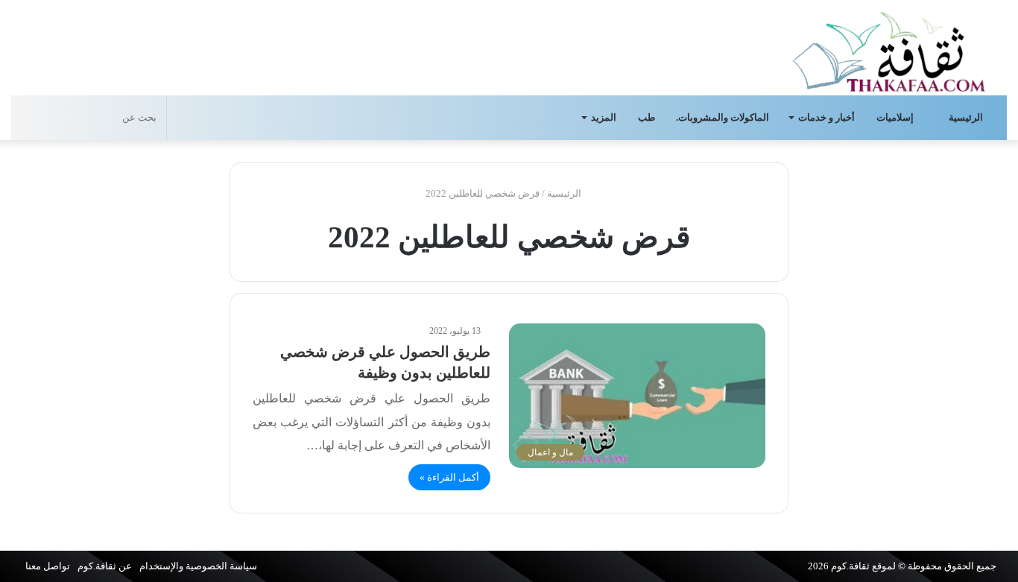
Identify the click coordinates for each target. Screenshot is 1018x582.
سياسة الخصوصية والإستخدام (198, 566)
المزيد (603, 117)
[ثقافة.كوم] (889, 49)
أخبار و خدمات (826, 117)
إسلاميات (896, 117)
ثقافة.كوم (850, 566)
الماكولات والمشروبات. (722, 117)
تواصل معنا (47, 566)
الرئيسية (967, 117)
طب (646, 117)
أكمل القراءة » (449, 477)
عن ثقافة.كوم (105, 566)
